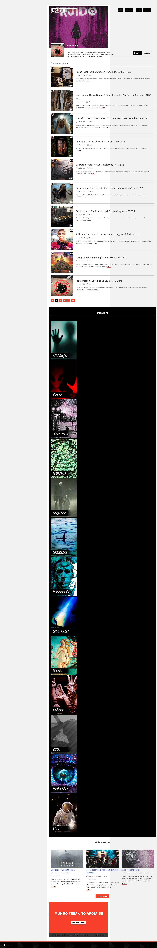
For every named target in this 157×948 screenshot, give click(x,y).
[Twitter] (70, 46)
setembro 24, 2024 (55, 875)
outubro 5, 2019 (148, 873)
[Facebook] (67, 46)
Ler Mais (53, 886)
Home (120, 10)
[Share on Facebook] (150, 943)
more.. (88, 81)
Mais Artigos (103, 896)
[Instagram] (78, 46)
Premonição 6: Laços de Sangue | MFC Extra (99, 280)
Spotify (138, 53)
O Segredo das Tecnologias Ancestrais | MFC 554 (101, 257)
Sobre (139, 10)
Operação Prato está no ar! (63, 869)
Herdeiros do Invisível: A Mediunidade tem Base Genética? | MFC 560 (112, 118)
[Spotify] (73, 46)
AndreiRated (55, 873)
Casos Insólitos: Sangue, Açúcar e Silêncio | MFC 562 (104, 71)
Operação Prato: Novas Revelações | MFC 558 (100, 164)
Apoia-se (147, 10)
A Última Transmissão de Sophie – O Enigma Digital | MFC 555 (109, 234)
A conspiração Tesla (130, 869)
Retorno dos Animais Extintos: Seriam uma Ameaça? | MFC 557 (109, 188)
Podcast (129, 10)
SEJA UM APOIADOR (78, 922)
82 (73, 300)
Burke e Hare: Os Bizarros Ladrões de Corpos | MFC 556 (105, 211)
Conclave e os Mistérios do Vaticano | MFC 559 (100, 141)
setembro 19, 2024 (91, 879)
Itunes (148, 53)
